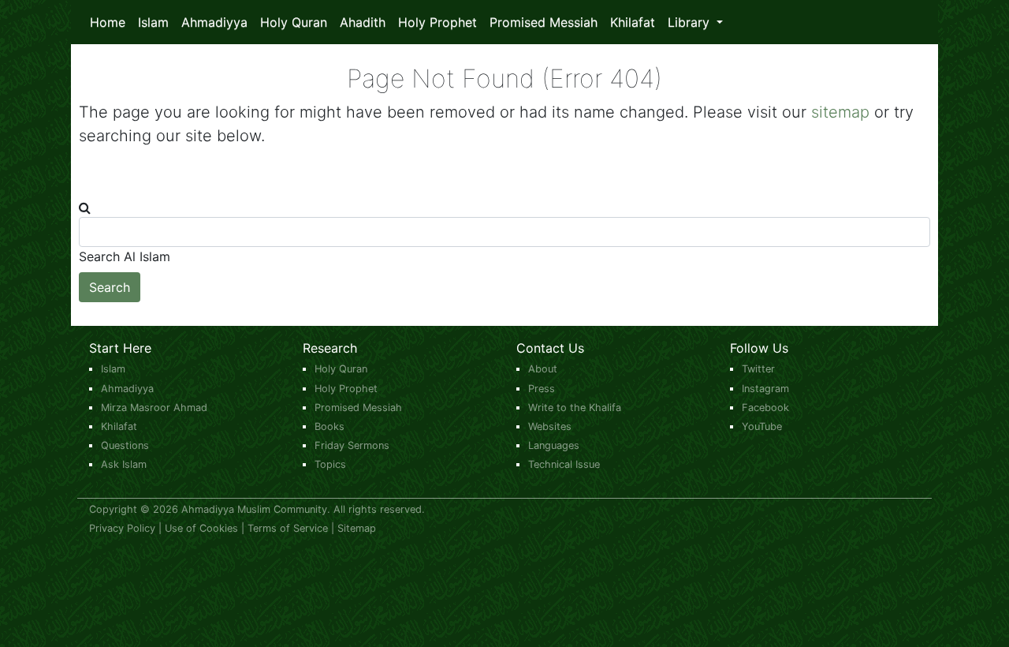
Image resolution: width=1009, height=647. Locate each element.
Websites (550, 426)
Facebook (765, 407)
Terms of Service (288, 528)
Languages (553, 445)
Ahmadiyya (214, 22)
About (542, 369)
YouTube (762, 426)
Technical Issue (564, 464)
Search (109, 287)
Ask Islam (124, 464)
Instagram (765, 389)
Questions (125, 445)
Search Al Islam (124, 256)
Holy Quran (293, 22)
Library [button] (690, 22)
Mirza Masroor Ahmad (154, 407)
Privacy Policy (122, 528)
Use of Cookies (201, 528)
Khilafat (632, 22)
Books (329, 426)
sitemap (840, 112)
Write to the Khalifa (574, 407)
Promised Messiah (544, 22)
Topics (330, 464)
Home (107, 22)
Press (541, 389)
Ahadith (362, 22)
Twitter (758, 369)
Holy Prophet (437, 22)
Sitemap (356, 528)
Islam (153, 22)
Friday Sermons (352, 445)
